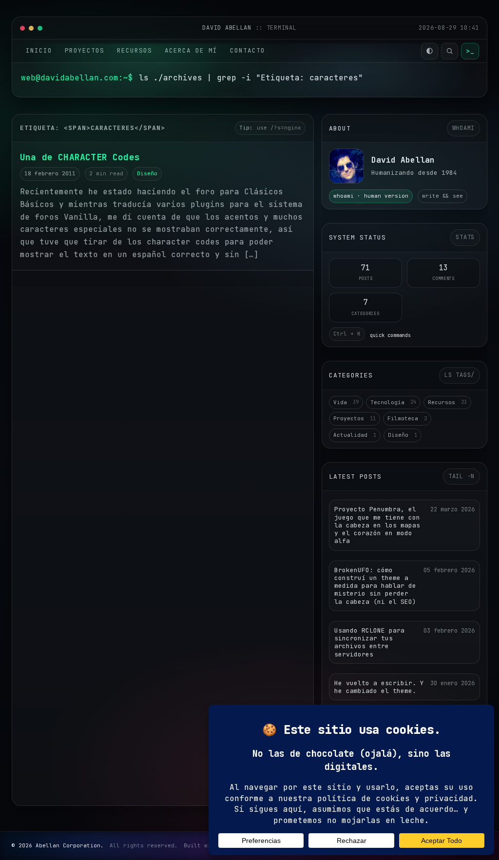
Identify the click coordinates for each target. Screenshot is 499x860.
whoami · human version (370, 195)
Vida (346, 402)
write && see (442, 195)
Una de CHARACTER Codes (80, 157)
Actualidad (354, 434)
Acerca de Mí (191, 50)
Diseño (147, 173)
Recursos (134, 50)
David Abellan (228, 28)
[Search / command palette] (449, 51)
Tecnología (393, 402)
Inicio (39, 50)
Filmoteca (407, 418)
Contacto (247, 50)
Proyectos (84, 50)
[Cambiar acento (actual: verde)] (429, 51)
